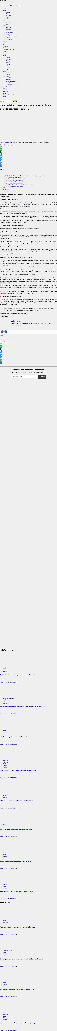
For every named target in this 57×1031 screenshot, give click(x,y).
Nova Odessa (9, 32)
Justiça (7, 24)
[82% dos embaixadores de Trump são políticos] (11, 821)
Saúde (7, 21)
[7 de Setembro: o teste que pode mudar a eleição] (11, 882)
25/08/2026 (13, 682)
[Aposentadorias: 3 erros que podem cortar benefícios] (11, 665)
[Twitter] (28, 156)
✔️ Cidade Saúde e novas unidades (15, 180)
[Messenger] (28, 161)
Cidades (5, 26)
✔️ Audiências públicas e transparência (16, 182)
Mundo (4, 44)
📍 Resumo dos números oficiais (14, 177)
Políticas (8, 19)
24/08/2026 (13, 778)
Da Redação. (7, 187)
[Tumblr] (28, 152)
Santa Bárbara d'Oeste (9, 698)
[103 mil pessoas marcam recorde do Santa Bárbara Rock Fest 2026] (11, 695)
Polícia (7, 17)
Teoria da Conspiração (8, 49)
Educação (8, 15)
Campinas (8, 29)
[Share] (28, 166)
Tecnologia (8, 22)
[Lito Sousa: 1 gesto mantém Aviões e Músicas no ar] (11, 727)
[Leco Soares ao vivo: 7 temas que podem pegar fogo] (11, 757)
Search (15, 101)
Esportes (5, 41)
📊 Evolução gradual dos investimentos (16, 183)
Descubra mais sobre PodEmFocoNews (13, 191)
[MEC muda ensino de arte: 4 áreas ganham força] (11, 791)
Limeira (7, 31)
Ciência (8, 12)
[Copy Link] (28, 163)
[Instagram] (2, 331)
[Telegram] (28, 159)
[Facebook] (28, 147)
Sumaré (8, 38)
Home (4, 9)
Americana (8, 27)
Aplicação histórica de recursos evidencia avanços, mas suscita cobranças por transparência (25, 176)
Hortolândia (9, 39)
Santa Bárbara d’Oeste (11, 36)
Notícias (5, 671)
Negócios (5, 46)
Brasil (4, 10)
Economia (8, 14)
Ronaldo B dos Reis (5, 682)
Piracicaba (8, 34)
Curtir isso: (6, 189)
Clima (4, 48)
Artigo (4, 51)
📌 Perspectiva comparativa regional (15, 186)
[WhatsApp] (28, 149)
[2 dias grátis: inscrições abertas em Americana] (11, 850)
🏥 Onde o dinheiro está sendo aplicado (16, 179)
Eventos (5, 43)
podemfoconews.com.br (15, 325)
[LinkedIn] (28, 154)
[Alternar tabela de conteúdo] (1, 173)
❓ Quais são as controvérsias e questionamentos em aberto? (20, 184)
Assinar (42, 376)
